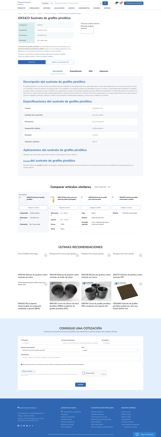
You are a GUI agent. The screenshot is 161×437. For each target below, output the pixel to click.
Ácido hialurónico (96, 422)
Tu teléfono (105, 340)
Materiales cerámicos (97, 414)
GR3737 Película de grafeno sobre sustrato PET (127, 275)
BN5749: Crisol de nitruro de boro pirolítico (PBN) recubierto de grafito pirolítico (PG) (64, 306)
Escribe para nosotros (130, 427)
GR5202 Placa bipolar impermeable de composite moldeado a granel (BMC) (29, 306)
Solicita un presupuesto (68, 417)
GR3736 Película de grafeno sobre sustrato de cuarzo (96, 275)
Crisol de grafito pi (24, 56)
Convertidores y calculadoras (72, 412)
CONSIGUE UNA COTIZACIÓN (134, 3)
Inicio (25, 13)
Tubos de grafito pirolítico (44, 56)
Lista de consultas (66, 419)
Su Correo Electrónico (68, 340)
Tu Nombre (25, 340)
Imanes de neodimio (97, 424)
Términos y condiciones (68, 422)
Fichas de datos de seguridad (130, 424)
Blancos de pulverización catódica (101, 419)
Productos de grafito (50, 13)
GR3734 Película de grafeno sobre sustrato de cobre (32, 275)
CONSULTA (31, 62)
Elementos (32, 13)
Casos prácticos (126, 419)
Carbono (39, 13)
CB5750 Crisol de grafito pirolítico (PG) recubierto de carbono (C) (96, 304)
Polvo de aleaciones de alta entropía (102, 427)
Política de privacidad (67, 424)
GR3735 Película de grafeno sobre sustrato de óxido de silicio (64, 275)
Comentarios (25, 354)
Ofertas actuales (126, 414)
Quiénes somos (126, 412)
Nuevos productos (66, 427)
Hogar (20, 13)
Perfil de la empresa (127, 422)
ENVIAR (80, 384)
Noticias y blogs (126, 417)
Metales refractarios (97, 412)
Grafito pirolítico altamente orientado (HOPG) (50, 54)
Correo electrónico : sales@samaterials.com (31, 413)
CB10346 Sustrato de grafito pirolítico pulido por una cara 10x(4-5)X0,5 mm (125, 306)
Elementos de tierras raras (99, 417)
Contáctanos (64, 414)
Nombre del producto (28, 347)
